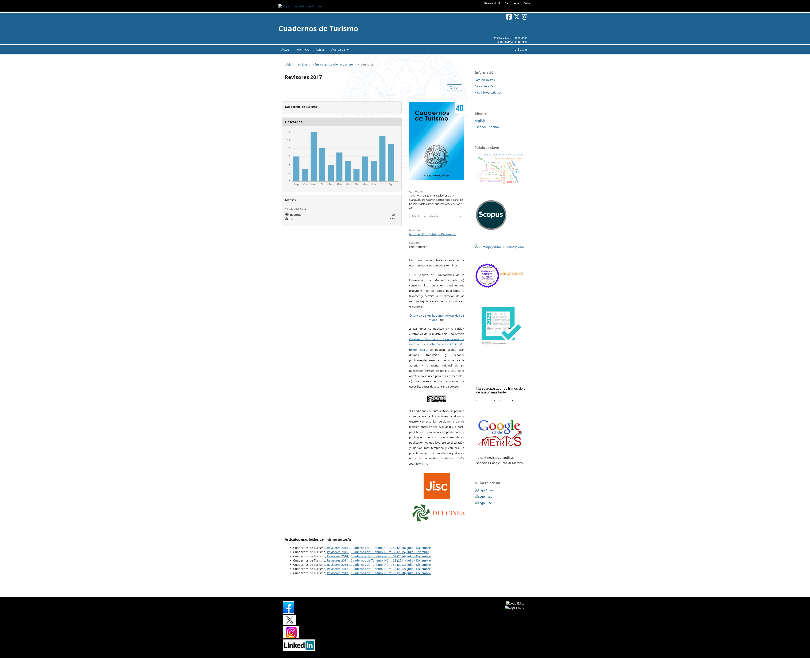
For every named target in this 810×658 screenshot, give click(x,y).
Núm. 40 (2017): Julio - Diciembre (332, 64)
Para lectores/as (485, 80)
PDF (456, 88)
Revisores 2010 (338, 573)
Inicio (288, 64)
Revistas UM (492, 3)
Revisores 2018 (338, 548)
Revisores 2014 (338, 556)
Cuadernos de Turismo (318, 28)
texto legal (417, 350)
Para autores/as (484, 86)
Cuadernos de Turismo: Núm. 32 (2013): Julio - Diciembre (391, 565)
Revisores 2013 (338, 565)
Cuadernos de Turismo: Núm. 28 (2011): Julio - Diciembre (391, 560)
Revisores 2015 (338, 552)
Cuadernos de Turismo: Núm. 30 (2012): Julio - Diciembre (391, 569)
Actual (285, 49)
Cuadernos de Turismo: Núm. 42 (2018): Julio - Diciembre (391, 548)
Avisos (320, 49)
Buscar (522, 49)
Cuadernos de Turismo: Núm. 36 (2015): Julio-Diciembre (390, 552)
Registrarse (512, 3)
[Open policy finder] (436, 485)
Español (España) (487, 127)
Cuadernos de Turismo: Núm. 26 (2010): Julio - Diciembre (391, 573)
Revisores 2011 (338, 560)
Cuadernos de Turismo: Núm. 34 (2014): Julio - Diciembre (391, 556)
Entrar (528, 3)
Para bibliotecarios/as (488, 92)
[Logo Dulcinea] (438, 512)
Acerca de (338, 49)
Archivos (303, 49)
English (480, 121)
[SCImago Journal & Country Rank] (499, 247)
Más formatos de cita (425, 216)
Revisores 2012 (338, 569)
